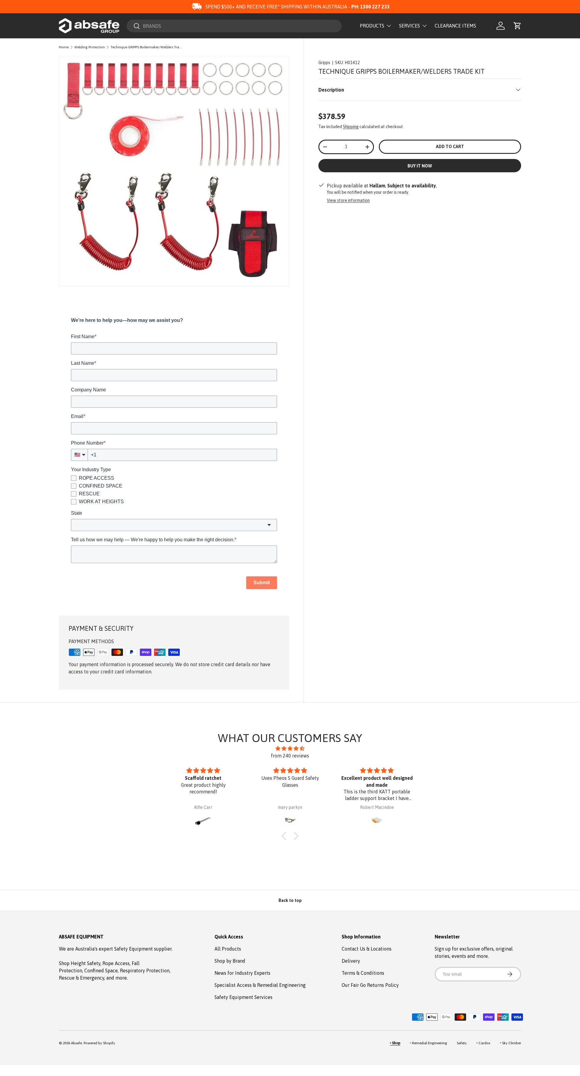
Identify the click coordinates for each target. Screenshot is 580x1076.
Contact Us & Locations (367, 948)
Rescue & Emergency (81, 977)
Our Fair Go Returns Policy (370, 985)
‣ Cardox (483, 1043)
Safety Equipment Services (243, 997)
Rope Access (116, 963)
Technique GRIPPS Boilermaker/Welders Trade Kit (147, 47)
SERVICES (409, 25)
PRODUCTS (372, 25)
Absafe (76, 1043)
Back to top (290, 900)
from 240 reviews (290, 755)
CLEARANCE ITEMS (455, 25)
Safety (462, 1043)
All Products (227, 948)
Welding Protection (89, 47)
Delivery (351, 961)
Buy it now (420, 166)
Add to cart (450, 146)
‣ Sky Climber (510, 1043)
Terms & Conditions (363, 973)
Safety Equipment (134, 948)
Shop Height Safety (79, 963)
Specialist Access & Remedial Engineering (260, 985)
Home (64, 47)
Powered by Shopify (99, 1043)
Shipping (351, 126)
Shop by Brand (229, 961)
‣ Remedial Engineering (428, 1043)
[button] (517, 25)
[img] (290, 748)
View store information (348, 200)
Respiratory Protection (144, 970)
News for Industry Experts (242, 973)
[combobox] (234, 26)
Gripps (324, 62)
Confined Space (101, 970)
